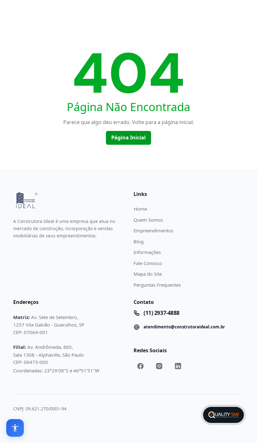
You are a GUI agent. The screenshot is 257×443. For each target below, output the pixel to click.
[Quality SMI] (223, 415)
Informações (147, 252)
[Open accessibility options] (15, 428)
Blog (139, 241)
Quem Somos (148, 220)
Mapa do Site (148, 274)
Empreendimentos (153, 230)
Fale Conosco (148, 263)
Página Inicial (128, 137)
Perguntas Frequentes (157, 285)
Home (140, 209)
